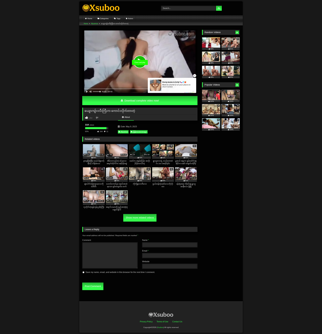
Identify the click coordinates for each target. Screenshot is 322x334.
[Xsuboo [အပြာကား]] (101, 8)
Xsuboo (160, 327)
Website (145, 261)
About (127, 117)
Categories (104, 18)
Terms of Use (162, 322)
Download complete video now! (141, 100)
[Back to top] (314, 326)
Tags (118, 18)
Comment (86, 240)
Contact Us (177, 322)
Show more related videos (140, 217)
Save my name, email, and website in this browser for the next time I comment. (120, 272)
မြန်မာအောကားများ (140, 132)
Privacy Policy (146, 322)
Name (145, 240)
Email (145, 251)
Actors (130, 18)
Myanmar (94, 24)
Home (89, 18)
